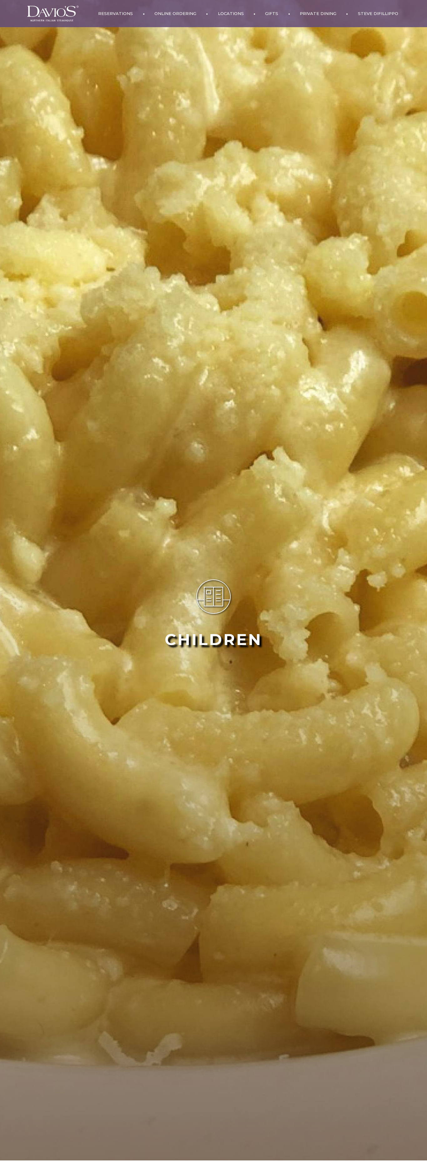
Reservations (115, 13)
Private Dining (318, 13)
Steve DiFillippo (378, 13)
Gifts (271, 13)
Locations (231, 13)
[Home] (53, 13)
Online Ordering (175, 13)
